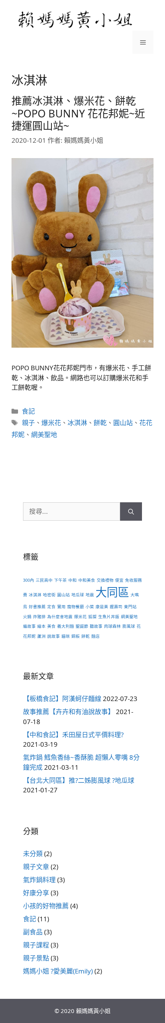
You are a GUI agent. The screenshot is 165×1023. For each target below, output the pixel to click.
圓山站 (123, 422)
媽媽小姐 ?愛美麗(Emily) (58, 971)
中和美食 (86, 580)
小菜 (90, 606)
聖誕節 (82, 626)
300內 (28, 580)
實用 (61, 606)
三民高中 (44, 580)
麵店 (95, 636)
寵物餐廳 (75, 606)
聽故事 (96, 626)
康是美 (102, 606)
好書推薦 (37, 606)
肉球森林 (112, 626)
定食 (51, 606)
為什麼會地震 (60, 616)
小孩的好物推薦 (46, 905)
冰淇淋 (77, 422)
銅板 (75, 636)
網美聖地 (44, 434)
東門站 (130, 606)
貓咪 (65, 636)
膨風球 (128, 626)
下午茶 (60, 580)
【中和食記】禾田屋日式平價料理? (73, 734)
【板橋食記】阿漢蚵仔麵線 (62, 698)
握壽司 (116, 606)
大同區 (112, 592)
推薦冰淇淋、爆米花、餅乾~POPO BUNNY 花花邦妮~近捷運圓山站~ (78, 113)
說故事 (53, 636)
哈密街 (49, 594)
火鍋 (27, 616)
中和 (72, 580)
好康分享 (36, 892)
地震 (90, 594)
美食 (51, 626)
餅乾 (100, 422)
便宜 (119, 580)
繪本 (41, 626)
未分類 (33, 853)
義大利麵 (65, 626)
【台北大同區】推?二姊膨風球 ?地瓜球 (78, 780)
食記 (28, 411)
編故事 (29, 626)
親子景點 (36, 958)
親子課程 (36, 944)
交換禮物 (105, 580)
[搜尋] (131, 511)
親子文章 (36, 866)
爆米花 (51, 422)
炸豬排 (39, 616)
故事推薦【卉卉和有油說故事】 (68, 711)
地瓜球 (77, 594)
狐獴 (92, 616)
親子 (28, 422)
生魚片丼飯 (108, 616)
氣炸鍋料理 (39, 879)
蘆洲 (41, 636)
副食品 (33, 931)
